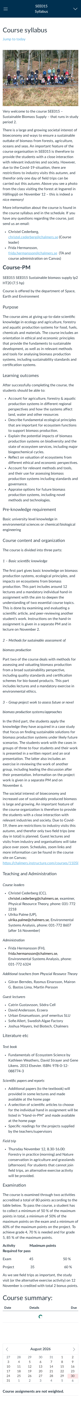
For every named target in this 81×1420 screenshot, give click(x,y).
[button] (41, 9)
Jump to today (14, 39)
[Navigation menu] (76, 9)
